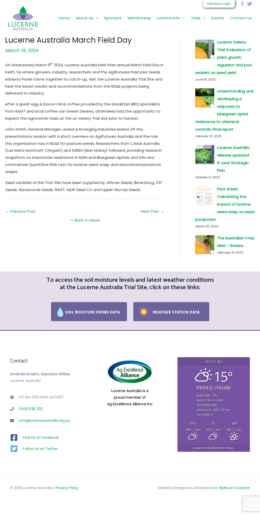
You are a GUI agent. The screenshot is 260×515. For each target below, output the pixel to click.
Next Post (152, 211)
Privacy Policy (67, 488)
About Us (84, 18)
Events (218, 18)
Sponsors (113, 18)
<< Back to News (85, 220)
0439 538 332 (31, 408)
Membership (139, 18)
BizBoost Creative (234, 488)
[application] (95, 18)
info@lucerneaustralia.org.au (44, 420)
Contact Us (241, 18)
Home (64, 18)
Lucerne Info (168, 18)
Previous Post (21, 211)
